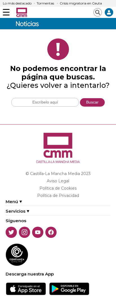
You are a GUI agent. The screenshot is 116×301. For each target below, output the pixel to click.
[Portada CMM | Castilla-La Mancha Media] (21, 12)
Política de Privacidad (58, 195)
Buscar (92, 102)
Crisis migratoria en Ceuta (81, 3)
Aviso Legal (58, 180)
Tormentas (45, 3)
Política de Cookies (58, 188)
